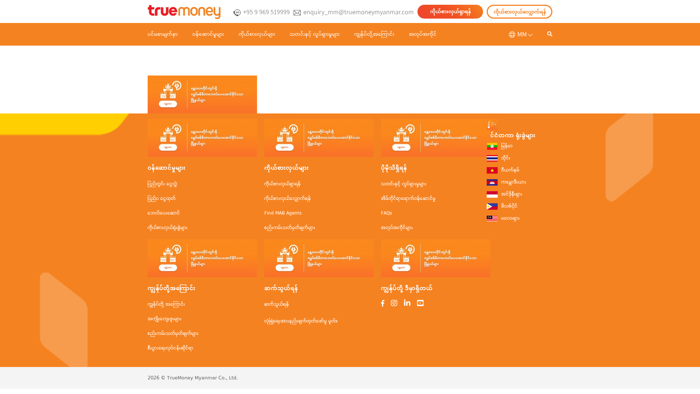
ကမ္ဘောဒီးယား (513, 182)
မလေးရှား (510, 218)
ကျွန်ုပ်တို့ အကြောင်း (166, 304)
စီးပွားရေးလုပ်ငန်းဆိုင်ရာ (171, 348)
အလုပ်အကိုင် (423, 34)
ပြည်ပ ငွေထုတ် (162, 199)
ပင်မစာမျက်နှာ (163, 34)
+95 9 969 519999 (266, 12)
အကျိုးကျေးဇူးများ (165, 319)
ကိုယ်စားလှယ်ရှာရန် (450, 11)
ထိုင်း (505, 158)
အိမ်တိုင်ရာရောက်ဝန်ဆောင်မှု (408, 199)
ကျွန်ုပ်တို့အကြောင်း (374, 34)
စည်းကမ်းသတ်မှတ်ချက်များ (289, 228)
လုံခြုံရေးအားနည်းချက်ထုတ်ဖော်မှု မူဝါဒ (301, 321)
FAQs (386, 213)
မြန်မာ (507, 146)
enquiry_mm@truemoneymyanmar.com (358, 12)
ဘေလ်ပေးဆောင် (164, 213)
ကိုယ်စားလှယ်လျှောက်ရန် (520, 12)
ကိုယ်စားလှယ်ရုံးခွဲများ (168, 228)
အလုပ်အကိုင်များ (397, 228)
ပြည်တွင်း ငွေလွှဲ (162, 184)
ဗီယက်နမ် (510, 170)
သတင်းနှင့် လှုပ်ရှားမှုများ (315, 34)
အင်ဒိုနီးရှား (511, 194)
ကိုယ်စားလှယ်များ (257, 34)
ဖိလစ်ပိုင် (509, 206)
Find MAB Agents (283, 213)
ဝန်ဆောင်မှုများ (208, 34)
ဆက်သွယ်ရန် (276, 304)
